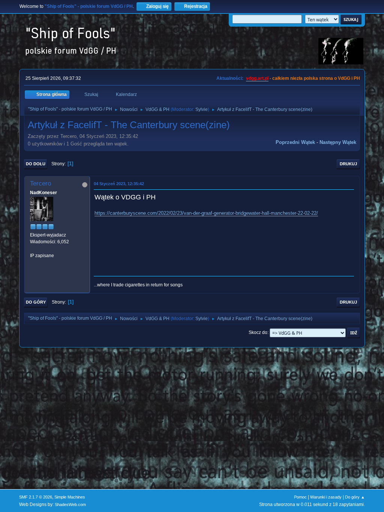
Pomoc (300, 497)
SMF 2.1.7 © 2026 (35, 497)
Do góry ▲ (355, 497)
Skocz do (258, 332)
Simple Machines (69, 497)
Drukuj (348, 164)
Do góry (36, 302)
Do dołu (35, 164)
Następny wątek (338, 142)
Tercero (40, 183)
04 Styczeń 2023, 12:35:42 (119, 183)
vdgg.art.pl (257, 78)
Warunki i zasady (326, 497)
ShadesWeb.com (70, 504)
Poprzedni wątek (295, 142)
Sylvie (201, 109)
